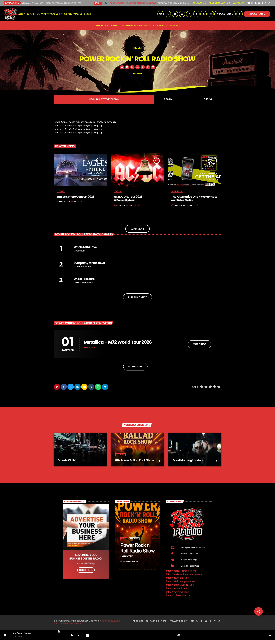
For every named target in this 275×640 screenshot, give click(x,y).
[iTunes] (255, 3)
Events (61, 191)
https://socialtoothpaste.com (181, 570)
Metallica (90, 347)
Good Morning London (188, 460)
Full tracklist (137, 297)
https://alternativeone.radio (180, 584)
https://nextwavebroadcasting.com (184, 574)
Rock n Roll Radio (111, 621)
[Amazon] (269, 3)
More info (199, 344)
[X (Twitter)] (252, 3)
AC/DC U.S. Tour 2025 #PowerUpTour (128, 198)
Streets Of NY (66, 460)
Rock (137, 48)
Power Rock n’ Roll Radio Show (137, 548)
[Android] (266, 3)
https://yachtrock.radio (177, 592)
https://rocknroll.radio (177, 588)
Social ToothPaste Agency (67, 623)
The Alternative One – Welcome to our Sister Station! (194, 198)
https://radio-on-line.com (178, 595)
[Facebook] (262, 3)
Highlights (177, 191)
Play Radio (257, 14)
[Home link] (10, 14)
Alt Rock (120, 455)
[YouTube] (248, 3)
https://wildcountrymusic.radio (181, 581)
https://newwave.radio (177, 577)
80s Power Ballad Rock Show (134, 460)
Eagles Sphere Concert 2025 (75, 197)
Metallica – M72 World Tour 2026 (118, 342)
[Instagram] (259, 3)
